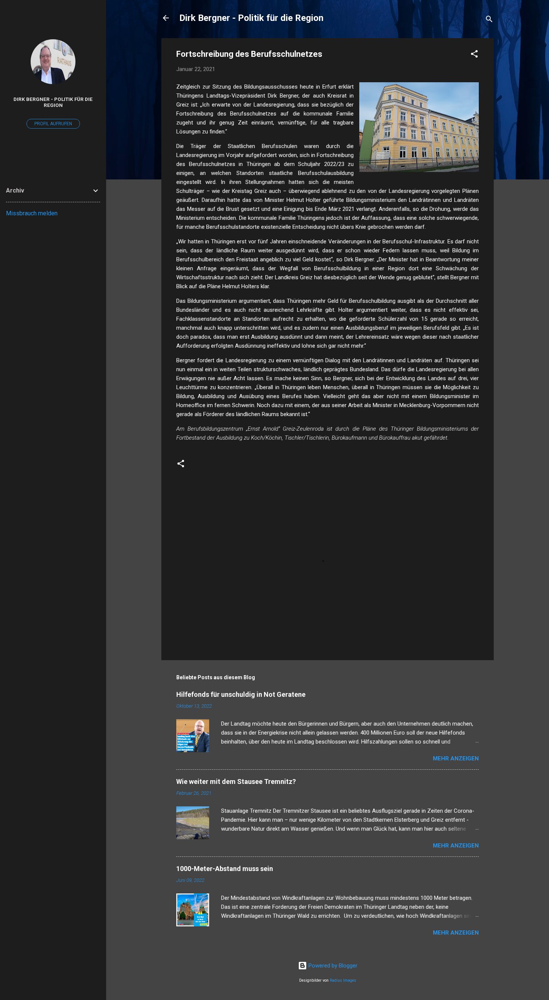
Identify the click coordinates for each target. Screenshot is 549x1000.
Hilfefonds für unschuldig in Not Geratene (240, 694)
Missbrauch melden (32, 213)
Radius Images (343, 980)
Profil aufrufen (53, 123)
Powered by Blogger (332, 965)
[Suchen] (489, 20)
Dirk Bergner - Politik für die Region (251, 18)
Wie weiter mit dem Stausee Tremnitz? (236, 781)
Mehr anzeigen (456, 758)
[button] (474, 55)
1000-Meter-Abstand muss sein (224, 869)
